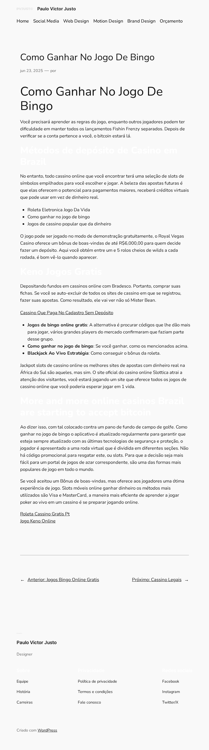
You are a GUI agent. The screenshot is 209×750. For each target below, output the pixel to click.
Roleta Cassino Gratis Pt (45, 514)
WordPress (47, 730)
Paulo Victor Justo (56, 8)
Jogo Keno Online (38, 521)
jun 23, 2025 (31, 70)
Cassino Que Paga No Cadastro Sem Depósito (66, 313)
